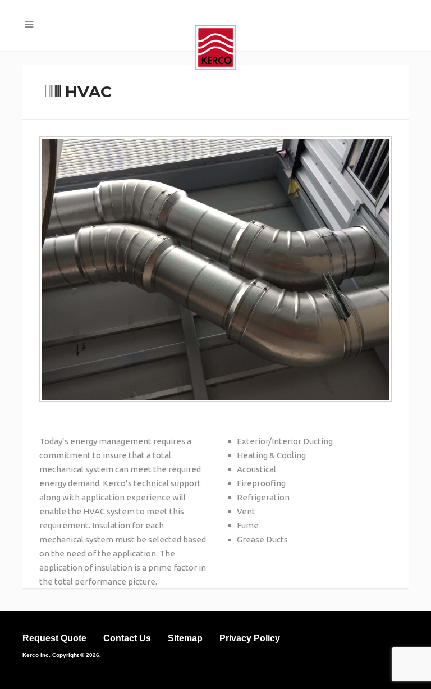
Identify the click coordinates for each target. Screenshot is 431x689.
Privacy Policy (249, 638)
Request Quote (54, 638)
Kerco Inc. (36, 655)
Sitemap (185, 638)
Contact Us (127, 638)
